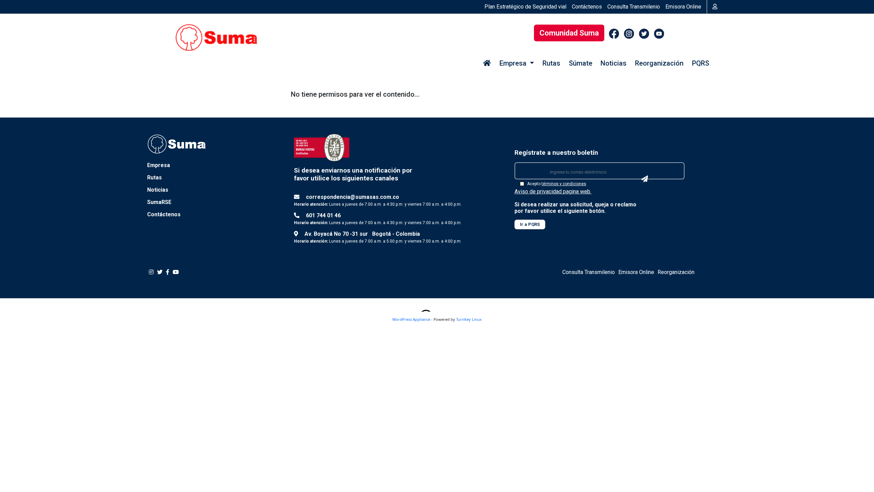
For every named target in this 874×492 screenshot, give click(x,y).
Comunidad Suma (569, 33)
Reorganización (659, 63)
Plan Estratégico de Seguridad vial (525, 6)
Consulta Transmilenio (633, 6)
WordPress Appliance (411, 319)
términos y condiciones (563, 183)
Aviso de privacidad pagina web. (552, 191)
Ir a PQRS (530, 224)
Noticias (613, 63)
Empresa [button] (513, 63)
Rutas (551, 63)
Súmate (580, 63)
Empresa (158, 165)
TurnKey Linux (469, 319)
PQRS (700, 63)
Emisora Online (683, 6)
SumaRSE (159, 202)
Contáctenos (587, 6)
